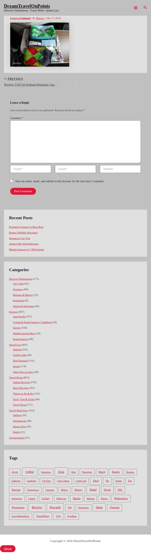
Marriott (90, 498)
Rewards (55, 507)
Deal (96, 480)
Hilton (64, 490)
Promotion (18, 507)
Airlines (17, 349)
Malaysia (61, 498)
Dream (118, 481)
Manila (76, 498)
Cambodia (31, 481)
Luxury (46, 498)
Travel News (19, 405)
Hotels (16, 366)
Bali (73, 472)
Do (107, 480)
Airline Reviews (21, 382)
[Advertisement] (75, 45)
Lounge (31, 498)
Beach (102, 472)
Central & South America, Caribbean (32, 322)
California (15, 481)
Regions (13, 312)
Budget (116, 472)
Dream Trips (19, 426)
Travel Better (16, 377)
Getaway (50, 490)
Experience (33, 490)
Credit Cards (19, 355)
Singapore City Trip (19, 238)
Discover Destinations (20, 279)
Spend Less (15, 345)
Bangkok (87, 472)
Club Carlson (63, 481)
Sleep (99, 507)
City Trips (18, 283)
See (70, 507)
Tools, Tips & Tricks (24, 399)
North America (20, 339)
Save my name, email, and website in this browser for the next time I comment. (59, 181)
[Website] (120, 169)
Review (37, 507)
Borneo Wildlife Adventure (23, 232)
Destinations (19, 421)
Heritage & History (23, 295)
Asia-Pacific (19, 316)
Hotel (93, 490)
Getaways (18, 289)
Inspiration (19, 300)
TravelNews (42, 516)
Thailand (114, 507)
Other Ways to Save (23, 372)
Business (130, 472)
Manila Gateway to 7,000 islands (26, 249)
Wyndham (72, 516)
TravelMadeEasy (20, 516)
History (78, 489)
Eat (130, 480)
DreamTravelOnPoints (27, 5)
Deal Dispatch (20, 360)
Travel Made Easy (18, 410)
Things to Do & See (23, 393)
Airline (29, 471)
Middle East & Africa (24, 333)
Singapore (83, 507)
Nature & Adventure (23, 306)
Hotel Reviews (21, 388)
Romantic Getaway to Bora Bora (26, 227)
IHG (120, 489)
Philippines (121, 498)
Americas (46, 472)
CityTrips (46, 481)
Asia (61, 472)
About (8, 548)
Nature (104, 498)
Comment (16, 118)
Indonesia (17, 498)
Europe (17, 327)
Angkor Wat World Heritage (24, 244)
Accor (15, 472)
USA (58, 516)
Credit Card (81, 481)
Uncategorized (17, 437)
